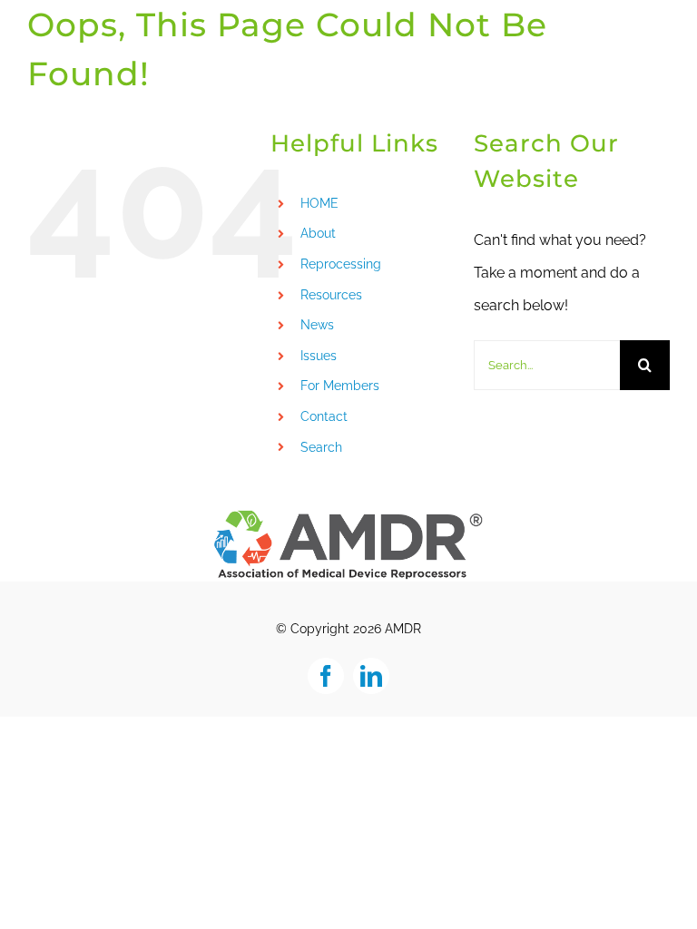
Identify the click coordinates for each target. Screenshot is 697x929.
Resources (331, 295)
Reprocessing (340, 264)
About (318, 233)
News (317, 325)
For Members (339, 385)
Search (321, 447)
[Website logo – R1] (348, 514)
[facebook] (326, 676)
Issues (318, 355)
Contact (324, 416)
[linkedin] (371, 676)
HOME (319, 203)
